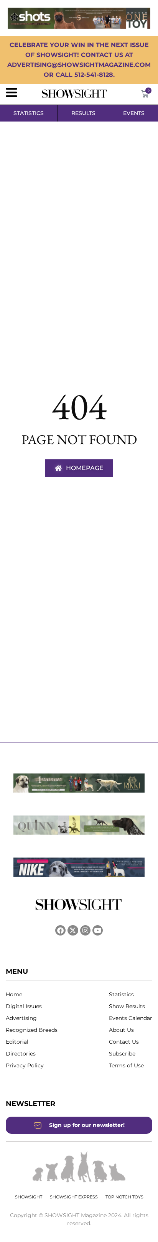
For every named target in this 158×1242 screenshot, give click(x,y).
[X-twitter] (72, 930)
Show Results (127, 1006)
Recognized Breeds (32, 1029)
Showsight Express (74, 1197)
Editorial (17, 1041)
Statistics (121, 994)
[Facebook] (60, 930)
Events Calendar (130, 1018)
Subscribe (122, 1053)
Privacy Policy (25, 1065)
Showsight (28, 1197)
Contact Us (124, 1041)
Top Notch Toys (124, 1197)
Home (14, 994)
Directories (21, 1053)
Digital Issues (24, 1006)
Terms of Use (126, 1065)
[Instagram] (85, 930)
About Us (121, 1029)
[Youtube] (97, 930)
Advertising (21, 1018)
